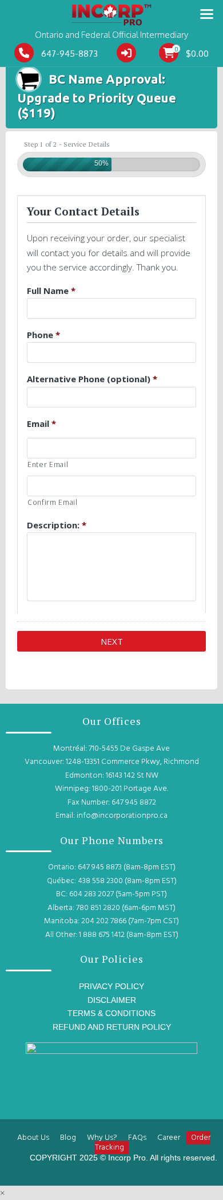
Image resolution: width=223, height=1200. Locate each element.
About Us (33, 1137)
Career (168, 1137)
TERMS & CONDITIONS (111, 1013)
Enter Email (47, 464)
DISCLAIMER (111, 1000)
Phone (43, 334)
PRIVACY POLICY (111, 986)
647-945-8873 (69, 53)
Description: (56, 525)
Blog (68, 1137)
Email (41, 423)
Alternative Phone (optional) (92, 379)
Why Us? (102, 1137)
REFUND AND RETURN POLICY (112, 1027)
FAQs (137, 1137)
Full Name (51, 290)
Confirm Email (52, 502)
